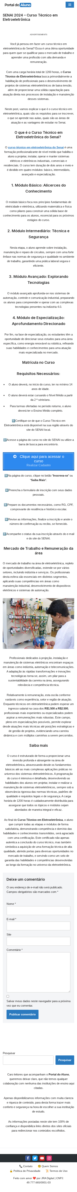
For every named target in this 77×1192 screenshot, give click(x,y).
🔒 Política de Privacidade (25, 1170)
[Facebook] (27, 1158)
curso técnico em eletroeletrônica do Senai (36, 147)
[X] (35, 1158)
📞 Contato (26, 1166)
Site (9, 934)
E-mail (11, 919)
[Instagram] (49, 1158)
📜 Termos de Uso (56, 1170)
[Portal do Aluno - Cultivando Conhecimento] (18, 5)
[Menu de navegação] (69, 4)
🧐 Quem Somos (48, 1166)
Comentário (15, 949)
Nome (11, 903)
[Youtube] (42, 1158)
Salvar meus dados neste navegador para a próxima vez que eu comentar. (38, 1003)
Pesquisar (9, 1053)
